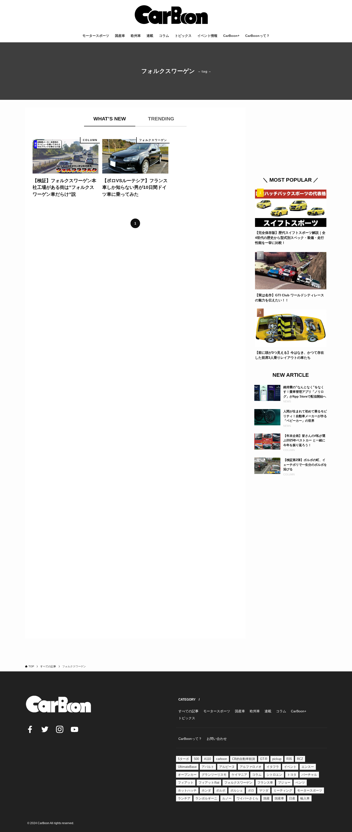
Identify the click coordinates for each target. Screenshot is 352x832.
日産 (292, 798)
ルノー (227, 798)
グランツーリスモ (214, 774)
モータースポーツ (309, 790)
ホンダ (206, 790)
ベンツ (300, 782)
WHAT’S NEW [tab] (109, 118)
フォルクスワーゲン (238, 782)
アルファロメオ (250, 767)
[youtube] (74, 729)
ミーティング (282, 790)
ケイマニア (239, 774)
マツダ (263, 790)
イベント (290, 767)
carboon (221, 759)
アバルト (208, 767)
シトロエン (274, 774)
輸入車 (305, 798)
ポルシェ (236, 790)
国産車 (279, 798)
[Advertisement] (290, 137)
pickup (276, 759)
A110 (207, 759)
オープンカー (187, 774)
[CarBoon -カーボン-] (171, 14)
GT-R (263, 759)
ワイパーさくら (247, 798)
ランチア (184, 798)
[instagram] (59, 729)
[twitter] (44, 729)
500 (196, 759)
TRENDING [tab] (161, 118)
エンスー (307, 767)
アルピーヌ (227, 767)
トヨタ (291, 774)
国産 (266, 798)
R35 (289, 759)
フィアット (185, 782)
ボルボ (220, 790)
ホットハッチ (187, 790)
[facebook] (30, 729)
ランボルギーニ (206, 798)
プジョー (284, 782)
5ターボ (183, 759)
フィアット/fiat (209, 782)
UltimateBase (187, 767)
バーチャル (309, 774)
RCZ (300, 759)
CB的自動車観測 (243, 759)
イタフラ (273, 767)
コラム (256, 774)
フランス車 (265, 782)
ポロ (251, 790)
